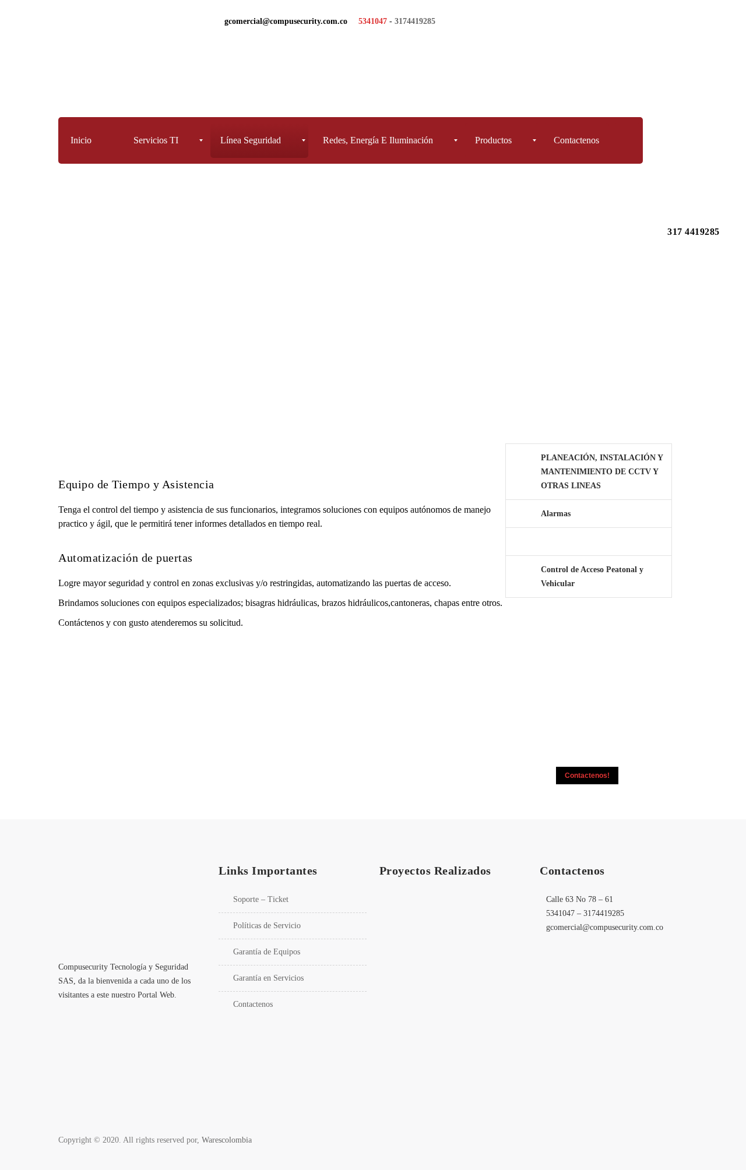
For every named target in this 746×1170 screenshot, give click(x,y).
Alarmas (556, 513)
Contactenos (253, 1004)
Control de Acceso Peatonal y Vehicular (592, 576)
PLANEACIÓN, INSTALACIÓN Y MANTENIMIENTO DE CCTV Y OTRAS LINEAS (602, 471)
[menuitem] (90, 140)
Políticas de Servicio (267, 925)
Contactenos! (587, 775)
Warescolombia (227, 1140)
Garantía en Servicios (268, 978)
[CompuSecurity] (136, 57)
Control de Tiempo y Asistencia (596, 541)
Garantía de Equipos (266, 951)
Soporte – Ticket (260, 899)
